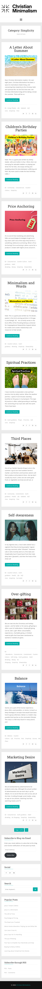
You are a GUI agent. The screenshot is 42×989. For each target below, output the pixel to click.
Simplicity (12, 111)
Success (34, 738)
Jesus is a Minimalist (11, 910)
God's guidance (12, 420)
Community (10, 188)
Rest (22, 738)
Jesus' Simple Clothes (11, 906)
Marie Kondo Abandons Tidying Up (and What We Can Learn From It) (20, 928)
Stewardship (28, 267)
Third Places (21, 438)
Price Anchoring (21, 206)
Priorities (26, 420)
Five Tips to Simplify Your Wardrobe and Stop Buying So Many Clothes (19, 945)
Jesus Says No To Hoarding (13, 934)
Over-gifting (21, 594)
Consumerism (20, 188)
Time (17, 111)
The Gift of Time (9, 914)
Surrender (19, 578)
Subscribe (10, 855)
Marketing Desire (21, 757)
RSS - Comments (9, 973)
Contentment (20, 494)
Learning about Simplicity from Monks (16, 951)
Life (18, 108)
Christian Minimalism (23, 985)
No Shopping (15, 817)
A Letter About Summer (21, 49)
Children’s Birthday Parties (21, 128)
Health (14, 496)
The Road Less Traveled (12, 922)
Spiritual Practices (21, 362)
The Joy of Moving (10, 939)
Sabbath (23, 108)
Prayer (20, 420)
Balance (21, 678)
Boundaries (9, 654)
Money (14, 267)
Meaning (14, 346)
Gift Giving (14, 657)
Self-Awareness (21, 515)
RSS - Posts (8, 968)
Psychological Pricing (11, 918)
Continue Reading (12, 100)
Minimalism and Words (21, 284)
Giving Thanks (11, 108)
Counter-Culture (22, 261)
